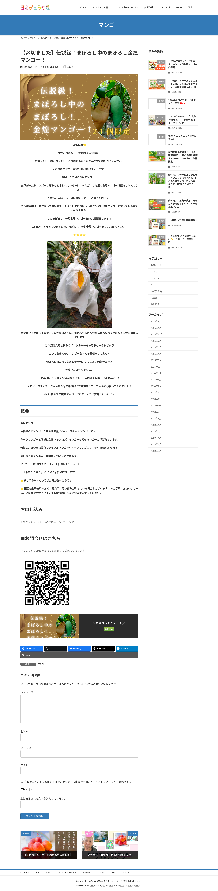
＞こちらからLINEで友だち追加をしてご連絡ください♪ (52, 550)
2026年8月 (156, 321)
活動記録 (155, 304)
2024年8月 (156, 373)
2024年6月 (156, 379)
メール (25, 748)
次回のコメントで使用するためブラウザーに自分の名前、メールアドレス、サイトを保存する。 (79, 781)
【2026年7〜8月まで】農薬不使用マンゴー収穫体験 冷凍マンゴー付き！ (182, 119)
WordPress (92, 885)
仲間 (153, 284)
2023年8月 (156, 418)
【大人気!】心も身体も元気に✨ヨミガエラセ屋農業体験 (182, 239)
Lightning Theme (108, 885)
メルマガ (102, 872)
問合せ (126, 872)
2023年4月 (156, 437)
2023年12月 (157, 392)
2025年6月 (156, 353)
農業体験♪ (87, 872)
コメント (27, 692)
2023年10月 (157, 405)
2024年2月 (156, 386)
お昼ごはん (156, 265)
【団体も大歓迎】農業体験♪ (182, 220)
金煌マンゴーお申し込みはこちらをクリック (48, 521)
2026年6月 (156, 327)
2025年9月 (156, 340)
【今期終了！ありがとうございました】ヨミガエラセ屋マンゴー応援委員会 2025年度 (183, 83)
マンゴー (42, 664)
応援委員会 (156, 291)
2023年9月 (156, 412)
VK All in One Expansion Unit (129, 885)
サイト (24, 764)
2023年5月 (156, 431)
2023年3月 (156, 444)
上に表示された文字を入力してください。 (44, 798)
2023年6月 (156, 425)
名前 (24, 731)
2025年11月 (157, 334)
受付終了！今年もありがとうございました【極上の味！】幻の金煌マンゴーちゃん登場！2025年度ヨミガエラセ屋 (182, 180)
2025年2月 (156, 366)
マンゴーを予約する (67, 872)
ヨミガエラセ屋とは (44, 872)
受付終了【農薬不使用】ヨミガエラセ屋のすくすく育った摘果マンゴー (182, 203)
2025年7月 (156, 347)
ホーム (26, 872)
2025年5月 (156, 360)
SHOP (114, 872)
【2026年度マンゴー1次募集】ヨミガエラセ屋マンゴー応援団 (182, 64)
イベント (155, 272)
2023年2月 (156, 450)
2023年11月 (157, 399)
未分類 (154, 297)
